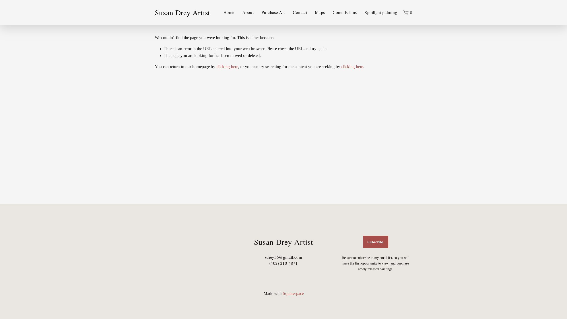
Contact (300, 12)
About (248, 12)
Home (229, 12)
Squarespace (293, 293)
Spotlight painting (381, 12)
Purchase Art (273, 12)
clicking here (227, 66)
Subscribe (375, 241)
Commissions (345, 12)
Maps (320, 12)
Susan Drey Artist (182, 12)
